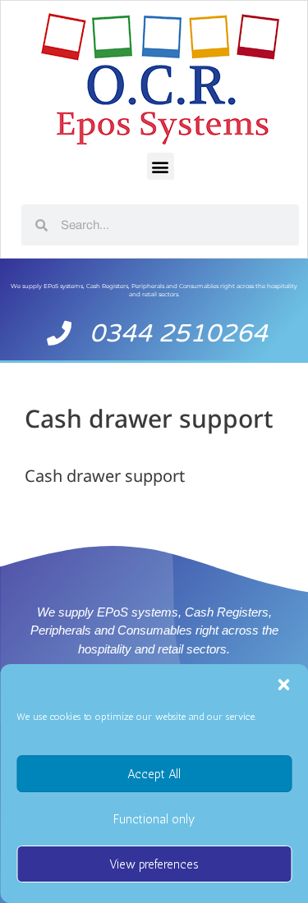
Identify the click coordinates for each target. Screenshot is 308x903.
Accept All (154, 774)
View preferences (154, 864)
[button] (283, 684)
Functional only (154, 819)
